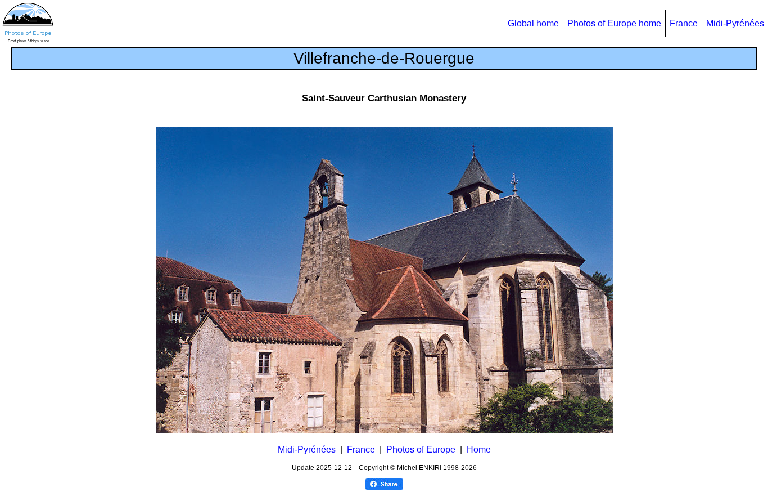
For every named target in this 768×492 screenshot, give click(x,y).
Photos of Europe (420, 449)
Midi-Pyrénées (735, 23)
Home (479, 449)
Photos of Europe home (614, 23)
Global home (533, 23)
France (684, 23)
